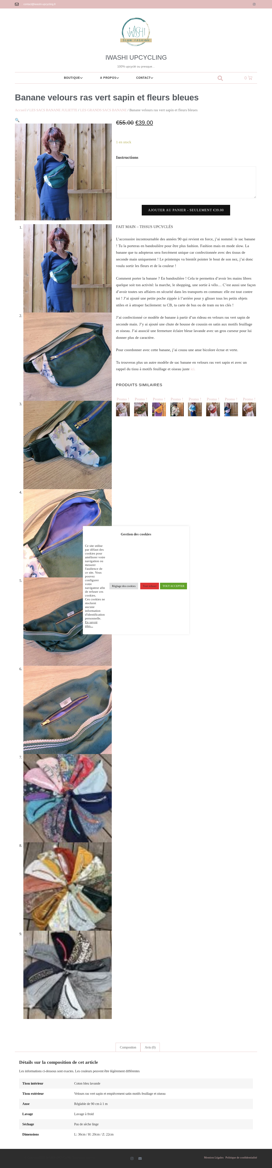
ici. (193, 369)
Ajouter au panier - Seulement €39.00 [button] (124, 384)
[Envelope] (140, 1158)
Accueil (21, 110)
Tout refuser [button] (149, 586)
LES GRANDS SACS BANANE (103, 110)
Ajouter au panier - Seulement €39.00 (186, 210)
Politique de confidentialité (241, 1157)
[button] (220, 78)
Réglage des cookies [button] (124, 586)
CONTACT (143, 77)
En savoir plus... (91, 624)
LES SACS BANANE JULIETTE (53, 110)
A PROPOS (108, 77)
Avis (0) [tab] (150, 1047)
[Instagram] (254, 4)
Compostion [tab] (128, 1047)
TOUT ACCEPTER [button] (173, 586)
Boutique (72, 77)
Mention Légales (214, 1157)
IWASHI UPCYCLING (136, 57)
